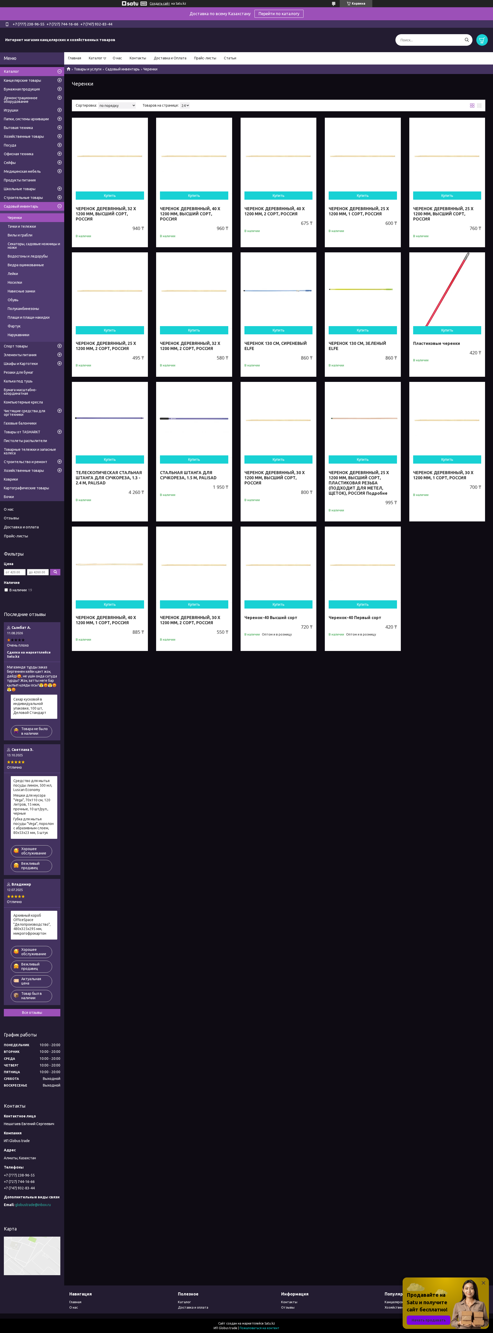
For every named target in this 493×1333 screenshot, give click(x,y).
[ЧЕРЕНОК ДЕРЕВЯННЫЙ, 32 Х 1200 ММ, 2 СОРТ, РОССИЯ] (194, 290)
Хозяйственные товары (24, 136)
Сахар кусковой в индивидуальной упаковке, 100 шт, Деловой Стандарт (29, 706)
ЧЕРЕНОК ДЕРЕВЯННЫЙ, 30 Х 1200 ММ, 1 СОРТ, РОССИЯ (443, 475)
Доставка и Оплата (170, 58)
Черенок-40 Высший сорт (270, 617)
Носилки (15, 282)
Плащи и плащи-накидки (29, 317)
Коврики (11, 479)
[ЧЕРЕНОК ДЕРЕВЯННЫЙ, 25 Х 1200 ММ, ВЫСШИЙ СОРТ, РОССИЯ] (447, 156)
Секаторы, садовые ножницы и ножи (34, 246)
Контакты (138, 58)
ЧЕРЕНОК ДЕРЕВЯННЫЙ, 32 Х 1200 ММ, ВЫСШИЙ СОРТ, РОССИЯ (106, 213)
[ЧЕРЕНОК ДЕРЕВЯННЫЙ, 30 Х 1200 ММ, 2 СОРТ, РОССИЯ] (194, 565)
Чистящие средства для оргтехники (24, 413)
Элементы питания (20, 355)
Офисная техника (18, 154)
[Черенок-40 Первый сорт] (363, 565)
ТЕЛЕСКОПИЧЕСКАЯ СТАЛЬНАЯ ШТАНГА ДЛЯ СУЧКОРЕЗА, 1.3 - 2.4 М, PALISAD (109, 477)
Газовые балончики (20, 423)
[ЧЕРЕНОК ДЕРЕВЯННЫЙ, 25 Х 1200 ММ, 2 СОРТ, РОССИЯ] (110, 290)
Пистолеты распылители (25, 441)
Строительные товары (23, 198)
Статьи (230, 58)
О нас (117, 58)
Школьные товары (19, 189)
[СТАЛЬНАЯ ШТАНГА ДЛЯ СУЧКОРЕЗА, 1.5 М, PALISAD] (194, 420)
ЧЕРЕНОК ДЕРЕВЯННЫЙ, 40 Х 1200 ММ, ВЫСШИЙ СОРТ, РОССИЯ (190, 213)
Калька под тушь (18, 381)
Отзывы (11, 518)
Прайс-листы (205, 58)
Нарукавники (18, 335)
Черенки (15, 218)
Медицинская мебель (22, 171)
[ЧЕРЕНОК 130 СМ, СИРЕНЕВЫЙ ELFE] (279, 290)
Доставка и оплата (21, 527)
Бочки (9, 497)
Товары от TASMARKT (22, 432)
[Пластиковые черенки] (447, 290)
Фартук (14, 326)
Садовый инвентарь (122, 69)
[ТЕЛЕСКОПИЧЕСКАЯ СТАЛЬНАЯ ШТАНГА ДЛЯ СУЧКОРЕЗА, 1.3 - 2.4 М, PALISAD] (110, 420)
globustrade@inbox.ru (33, 1205)
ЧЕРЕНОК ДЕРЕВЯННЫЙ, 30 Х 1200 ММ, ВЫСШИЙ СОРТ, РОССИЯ (274, 477)
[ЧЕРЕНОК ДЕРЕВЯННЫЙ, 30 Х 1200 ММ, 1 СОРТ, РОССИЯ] (447, 420)
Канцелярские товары (22, 80)
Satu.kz (269, 1323)
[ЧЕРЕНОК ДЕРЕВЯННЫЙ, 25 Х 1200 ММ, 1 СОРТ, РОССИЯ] (363, 156)
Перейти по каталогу (279, 13)
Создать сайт (160, 3)
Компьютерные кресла (23, 402)
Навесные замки (21, 291)
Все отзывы (32, 1012)
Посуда (10, 145)
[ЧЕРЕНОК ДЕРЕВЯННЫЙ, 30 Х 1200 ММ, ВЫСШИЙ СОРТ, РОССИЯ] (279, 420)
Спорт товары (16, 346)
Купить (110, 196)
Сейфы (10, 163)
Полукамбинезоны (23, 309)
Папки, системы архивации (26, 119)
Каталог (95, 58)
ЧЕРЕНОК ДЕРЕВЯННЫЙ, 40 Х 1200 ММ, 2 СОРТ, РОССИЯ (274, 211)
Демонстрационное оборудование (20, 100)
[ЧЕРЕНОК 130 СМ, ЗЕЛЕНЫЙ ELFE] (363, 290)
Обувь (13, 300)
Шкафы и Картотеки (21, 364)
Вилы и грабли (20, 235)
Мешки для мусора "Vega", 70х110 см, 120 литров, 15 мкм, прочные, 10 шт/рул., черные (31, 804)
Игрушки (11, 110)
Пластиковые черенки (436, 343)
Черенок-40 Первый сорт (355, 617)
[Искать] (466, 40)
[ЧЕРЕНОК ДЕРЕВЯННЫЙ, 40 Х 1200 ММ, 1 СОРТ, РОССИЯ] (110, 565)
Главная (74, 58)
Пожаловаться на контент (259, 1328)
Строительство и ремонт (25, 462)
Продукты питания (20, 180)
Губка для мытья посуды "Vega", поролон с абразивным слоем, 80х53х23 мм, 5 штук (33, 826)
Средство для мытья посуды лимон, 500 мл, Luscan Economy (32, 785)
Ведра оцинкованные (26, 265)
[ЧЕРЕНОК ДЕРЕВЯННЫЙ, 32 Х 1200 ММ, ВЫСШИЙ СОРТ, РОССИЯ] (110, 156)
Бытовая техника (18, 128)
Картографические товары (26, 488)
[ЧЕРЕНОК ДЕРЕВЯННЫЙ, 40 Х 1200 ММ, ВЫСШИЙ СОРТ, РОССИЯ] (194, 156)
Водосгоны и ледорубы (28, 256)
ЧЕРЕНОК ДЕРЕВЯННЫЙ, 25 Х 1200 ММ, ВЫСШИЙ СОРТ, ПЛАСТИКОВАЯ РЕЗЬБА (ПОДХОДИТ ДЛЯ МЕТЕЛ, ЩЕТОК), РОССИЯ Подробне (359, 482)
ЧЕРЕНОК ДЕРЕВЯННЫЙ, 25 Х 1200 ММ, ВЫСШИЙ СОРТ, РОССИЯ (443, 213)
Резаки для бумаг (18, 372)
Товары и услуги (87, 69)
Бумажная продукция (22, 89)
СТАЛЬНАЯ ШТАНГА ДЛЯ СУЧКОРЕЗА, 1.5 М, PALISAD (188, 475)
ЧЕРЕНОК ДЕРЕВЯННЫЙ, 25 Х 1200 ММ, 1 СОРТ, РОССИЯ (359, 211)
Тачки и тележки (22, 226)
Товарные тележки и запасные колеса (30, 451)
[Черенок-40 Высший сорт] (279, 565)
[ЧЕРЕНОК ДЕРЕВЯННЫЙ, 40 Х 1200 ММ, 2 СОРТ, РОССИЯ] (279, 156)
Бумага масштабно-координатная (20, 392)
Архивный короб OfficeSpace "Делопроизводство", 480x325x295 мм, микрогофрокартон (32, 924)
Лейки (13, 274)
